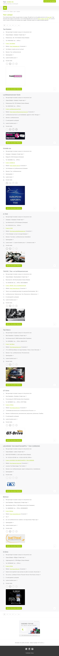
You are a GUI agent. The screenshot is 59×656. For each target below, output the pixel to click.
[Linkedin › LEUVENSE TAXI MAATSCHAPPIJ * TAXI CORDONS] (13, 478)
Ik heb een (49, 1)
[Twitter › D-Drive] (7, 586)
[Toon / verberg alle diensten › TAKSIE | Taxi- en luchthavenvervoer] (31, 294)
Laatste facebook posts (12, 57)
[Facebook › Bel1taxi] (10, 531)
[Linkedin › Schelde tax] (13, 183)
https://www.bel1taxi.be (15, 514)
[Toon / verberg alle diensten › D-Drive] (31, 575)
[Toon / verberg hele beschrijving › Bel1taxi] (31, 517)
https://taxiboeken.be (14, 46)
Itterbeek (16, 34)
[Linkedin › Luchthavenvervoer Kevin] (13, 129)
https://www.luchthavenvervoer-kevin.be (19, 112)
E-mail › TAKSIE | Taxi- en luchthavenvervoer (16, 285)
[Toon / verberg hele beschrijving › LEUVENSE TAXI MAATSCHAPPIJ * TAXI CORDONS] (31, 466)
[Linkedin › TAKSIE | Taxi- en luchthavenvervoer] (13, 306)
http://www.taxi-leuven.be (15, 463)
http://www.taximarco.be (15, 347)
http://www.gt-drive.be (15, 407)
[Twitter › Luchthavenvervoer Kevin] (7, 129)
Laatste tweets (10, 177)
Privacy (32, 652)
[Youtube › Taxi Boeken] (16, 64)
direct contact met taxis (43, 18)
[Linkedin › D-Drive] (13, 586)
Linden (15, 451)
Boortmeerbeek (17, 276)
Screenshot (23, 46)
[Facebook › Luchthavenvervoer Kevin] (10, 129)
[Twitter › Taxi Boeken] (7, 64)
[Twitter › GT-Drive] (7, 425)
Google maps (22, 34)
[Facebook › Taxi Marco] (10, 364)
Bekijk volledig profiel (14, 89)
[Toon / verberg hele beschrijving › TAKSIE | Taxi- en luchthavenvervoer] (31, 291)
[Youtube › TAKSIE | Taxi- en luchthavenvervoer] (16, 306)
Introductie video (31, 242)
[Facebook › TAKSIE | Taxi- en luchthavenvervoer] (10, 306)
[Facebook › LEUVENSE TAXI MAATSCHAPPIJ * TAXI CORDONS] (10, 478)
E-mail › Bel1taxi (9, 511)
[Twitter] (26, 649)
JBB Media (28, 652)
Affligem (16, 557)
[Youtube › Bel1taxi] (16, 531)
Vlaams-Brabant (9, 34)
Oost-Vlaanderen (9, 396)
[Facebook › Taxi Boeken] (10, 64)
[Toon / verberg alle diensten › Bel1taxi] (31, 519)
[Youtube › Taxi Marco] (16, 364)
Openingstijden (10, 54)
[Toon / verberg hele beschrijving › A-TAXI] (31, 234)
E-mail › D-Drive (9, 566)
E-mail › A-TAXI (9, 228)
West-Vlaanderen (9, 335)
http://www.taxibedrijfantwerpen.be (17, 231)
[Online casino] (30, 621)
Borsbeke (16, 396)
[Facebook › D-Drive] (10, 586)
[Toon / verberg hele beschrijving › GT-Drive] (31, 410)
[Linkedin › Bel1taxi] (13, 531)
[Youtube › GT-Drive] (16, 425)
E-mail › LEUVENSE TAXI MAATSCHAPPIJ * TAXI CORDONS (20, 460)
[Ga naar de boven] (54, 89)
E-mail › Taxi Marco (10, 344)
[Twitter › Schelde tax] (7, 183)
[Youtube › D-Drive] (16, 586)
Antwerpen (8, 154)
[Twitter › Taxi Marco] (7, 364)
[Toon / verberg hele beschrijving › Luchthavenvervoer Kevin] (31, 115)
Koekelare (17, 335)
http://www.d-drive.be (14, 569)
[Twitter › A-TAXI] (7, 248)
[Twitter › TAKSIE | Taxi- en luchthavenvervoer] (7, 306)
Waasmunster (17, 502)
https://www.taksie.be (15, 288)
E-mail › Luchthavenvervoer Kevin (13, 109)
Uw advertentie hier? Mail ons (29, 635)
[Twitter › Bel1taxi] (7, 531)
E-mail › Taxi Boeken (10, 43)
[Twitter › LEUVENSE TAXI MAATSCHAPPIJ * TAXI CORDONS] (7, 478)
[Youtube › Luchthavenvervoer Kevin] (16, 129)
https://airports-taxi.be (15, 165)
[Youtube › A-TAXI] (16, 248)
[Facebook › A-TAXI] (10, 248)
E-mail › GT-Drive (9, 404)
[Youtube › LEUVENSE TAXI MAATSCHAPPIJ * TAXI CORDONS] (16, 478)
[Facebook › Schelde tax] (10, 183)
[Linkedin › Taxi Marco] (13, 364)
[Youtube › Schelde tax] (16, 183)
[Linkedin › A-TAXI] (13, 248)
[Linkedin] (32, 649)
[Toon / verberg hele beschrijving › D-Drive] (31, 572)
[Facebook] (29, 649)
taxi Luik (49, 17)
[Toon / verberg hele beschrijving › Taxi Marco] (31, 350)
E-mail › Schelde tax (10, 162)
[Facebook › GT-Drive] (10, 425)
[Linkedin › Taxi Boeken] (13, 64)
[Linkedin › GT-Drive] (13, 425)
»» (18, 25)
